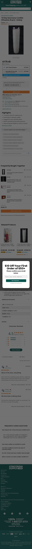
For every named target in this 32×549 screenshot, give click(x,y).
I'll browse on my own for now (16, 283)
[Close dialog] (28, 262)
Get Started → (16, 280)
